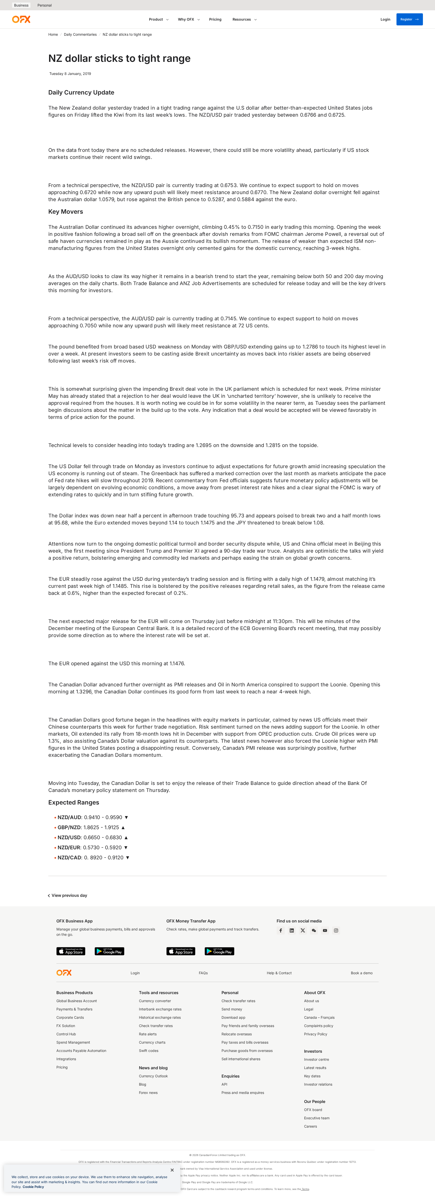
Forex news (148, 1092)
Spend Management (73, 1042)
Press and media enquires (243, 1092)
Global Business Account (76, 1001)
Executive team (317, 1118)
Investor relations (318, 1084)
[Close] (172, 1170)
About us (311, 1001)
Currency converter (155, 1001)
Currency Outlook (153, 1076)
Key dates (312, 1076)
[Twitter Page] (303, 930)
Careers (310, 1126)
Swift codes (148, 1050)
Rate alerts (148, 1034)
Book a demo (362, 973)
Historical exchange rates (160, 1017)
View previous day (69, 895)
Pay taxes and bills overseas (245, 1042)
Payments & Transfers (74, 1009)
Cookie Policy (33, 1187)
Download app (233, 1017)
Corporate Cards (70, 1017)
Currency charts (152, 1042)
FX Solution (65, 1026)
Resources (242, 19)
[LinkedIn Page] (292, 930)
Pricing (215, 19)
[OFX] (21, 19)
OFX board (313, 1109)
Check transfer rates (156, 1026)
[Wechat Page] (314, 930)
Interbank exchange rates (160, 1009)
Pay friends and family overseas (248, 1026)
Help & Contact (279, 973)
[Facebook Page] (281, 930)
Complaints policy (318, 1026)
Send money (232, 1009)
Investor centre (316, 1059)
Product (156, 19)
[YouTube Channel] (325, 930)
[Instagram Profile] (336, 930)
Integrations (66, 1059)
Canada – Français (319, 1017)
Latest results (315, 1067)
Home (53, 34)
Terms (305, 1188)
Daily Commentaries (80, 34)
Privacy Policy (315, 1034)
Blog (142, 1084)
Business (21, 5)
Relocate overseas (237, 1034)
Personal (45, 5)
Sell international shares (241, 1059)
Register (406, 19)
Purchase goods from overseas (247, 1050)
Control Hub (66, 1034)
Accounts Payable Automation (81, 1050)
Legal (308, 1009)
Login (135, 973)
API (224, 1084)
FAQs (203, 973)
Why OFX (186, 19)
